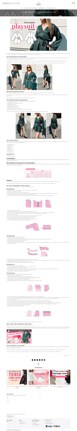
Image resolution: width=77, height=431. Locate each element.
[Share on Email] (44, 360)
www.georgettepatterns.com (44, 346)
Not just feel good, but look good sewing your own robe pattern (60, 386)
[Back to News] (38, 364)
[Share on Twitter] (35, 360)
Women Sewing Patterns (33, 8)
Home (22, 8)
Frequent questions (22, 423)
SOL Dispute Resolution (35, 424)
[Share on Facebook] (32, 360)
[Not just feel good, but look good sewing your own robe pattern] (34, 364)
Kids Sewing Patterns (41, 8)
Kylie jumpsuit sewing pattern (35, 92)
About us (26, 8)
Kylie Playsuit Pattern (12, 144)
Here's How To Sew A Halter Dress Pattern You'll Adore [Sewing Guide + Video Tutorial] (38, 387)
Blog (55, 8)
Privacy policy (34, 423)
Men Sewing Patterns (49, 8)
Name (8, 397)
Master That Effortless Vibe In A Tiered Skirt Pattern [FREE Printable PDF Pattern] (17, 387)
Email (40, 397)
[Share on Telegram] (42, 360)
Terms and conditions (35, 421)
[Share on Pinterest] (37, 360)
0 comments (67, 355)
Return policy (21, 421)
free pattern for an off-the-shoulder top (31, 349)
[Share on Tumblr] (39, 360)
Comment (8, 401)
